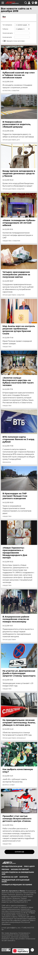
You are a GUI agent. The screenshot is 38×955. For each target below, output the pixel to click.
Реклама (5, 869)
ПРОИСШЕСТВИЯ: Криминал (14, 738)
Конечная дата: (7, 37)
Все (4, 17)
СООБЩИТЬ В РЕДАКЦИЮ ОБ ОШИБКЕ (17, 885)
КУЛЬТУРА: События (11, 90)
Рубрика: (5, 29)
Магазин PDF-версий (20, 869)
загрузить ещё (19, 852)
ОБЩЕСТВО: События (11, 240)
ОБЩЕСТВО (7, 346)
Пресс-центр (29, 866)
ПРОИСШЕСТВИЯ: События (13, 189)
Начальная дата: (8, 33)
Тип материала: (7, 25)
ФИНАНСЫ (7, 462)
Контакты (23, 877)
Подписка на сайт (10, 877)
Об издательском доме (12, 866)
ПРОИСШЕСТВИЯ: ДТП (11, 140)
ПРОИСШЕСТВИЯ (9, 639)
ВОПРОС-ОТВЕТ (9, 785)
